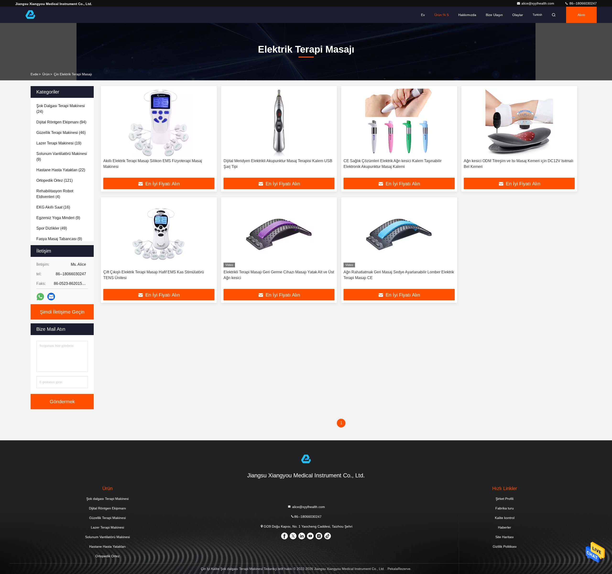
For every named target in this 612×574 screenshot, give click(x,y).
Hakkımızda (467, 15)
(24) (60, 109)
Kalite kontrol (504, 518)
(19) (58, 143)
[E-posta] (51, 296)
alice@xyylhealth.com (538, 3)
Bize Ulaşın (494, 15)
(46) (61, 133)
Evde (34, 74)
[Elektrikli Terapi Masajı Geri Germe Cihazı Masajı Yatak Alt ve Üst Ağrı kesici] (279, 233)
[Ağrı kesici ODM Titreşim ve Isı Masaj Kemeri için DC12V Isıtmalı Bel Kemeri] (519, 122)
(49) (51, 228)
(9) (61, 156)
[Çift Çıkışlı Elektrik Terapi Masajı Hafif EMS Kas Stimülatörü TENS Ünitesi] (158, 233)
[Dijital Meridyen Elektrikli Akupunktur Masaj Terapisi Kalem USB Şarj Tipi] (279, 122)
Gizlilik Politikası (505, 546)
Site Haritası (504, 537)
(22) (60, 170)
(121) (54, 180)
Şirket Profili (505, 499)
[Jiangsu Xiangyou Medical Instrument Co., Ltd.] (30, 15)
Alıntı (581, 15)
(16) (53, 207)
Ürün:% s (441, 15)
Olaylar (517, 15)
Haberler (504, 527)
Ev (423, 15)
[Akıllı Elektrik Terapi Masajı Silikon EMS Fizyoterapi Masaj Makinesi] (158, 122)
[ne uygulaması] (40, 297)
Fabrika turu (504, 508)
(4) (54, 194)
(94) (61, 122)
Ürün (46, 74)
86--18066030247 (582, 3)
